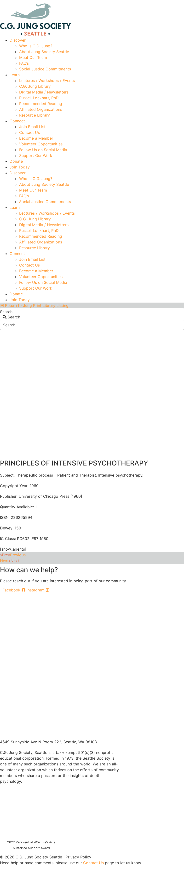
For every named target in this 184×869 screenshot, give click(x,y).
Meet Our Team (33, 57)
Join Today (20, 167)
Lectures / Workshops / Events (47, 80)
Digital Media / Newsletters (44, 92)
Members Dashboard (149, 1)
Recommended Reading (40, 103)
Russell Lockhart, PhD (39, 97)
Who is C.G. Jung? (35, 45)
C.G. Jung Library (35, 86)
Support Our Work (35, 155)
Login (179, 1)
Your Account (112, 1)
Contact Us (29, 132)
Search (6, 312)
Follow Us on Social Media (43, 149)
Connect (17, 120)
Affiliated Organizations (40, 109)
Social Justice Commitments (45, 69)
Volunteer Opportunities (41, 144)
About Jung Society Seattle (44, 51)
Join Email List (32, 126)
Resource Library (34, 115)
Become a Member (36, 138)
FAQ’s (24, 63)
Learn (15, 74)
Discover (18, 40)
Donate (16, 161)
